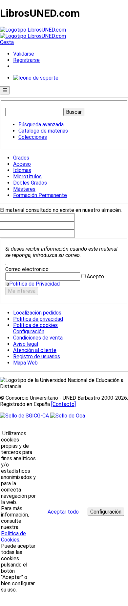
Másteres (24, 189)
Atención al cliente (34, 350)
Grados (21, 158)
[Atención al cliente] (35, 78)
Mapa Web (25, 363)
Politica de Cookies (13, 536)
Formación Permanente (40, 195)
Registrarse (26, 60)
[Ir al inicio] (33, 33)
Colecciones (32, 137)
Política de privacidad (38, 319)
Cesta (7, 42)
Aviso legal (25, 344)
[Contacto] (63, 404)
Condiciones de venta (38, 338)
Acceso (22, 164)
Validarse (23, 54)
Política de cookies (35, 325)
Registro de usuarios (36, 356)
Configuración (28, 332)
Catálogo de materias (43, 131)
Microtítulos (27, 176)
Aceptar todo (63, 512)
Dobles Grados (30, 183)
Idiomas (22, 170)
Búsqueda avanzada (41, 124)
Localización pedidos (37, 313)
